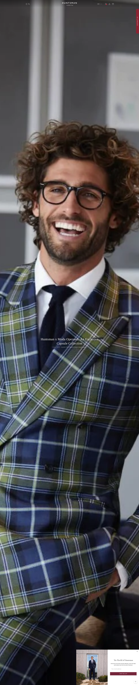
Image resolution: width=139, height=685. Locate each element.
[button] (29, 4)
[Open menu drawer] (26, 4)
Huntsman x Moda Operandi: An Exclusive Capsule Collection (73, 347)
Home (54, 347)
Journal (58, 347)
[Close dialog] (137, 651)
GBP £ (98, 4)
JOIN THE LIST (123, 673)
